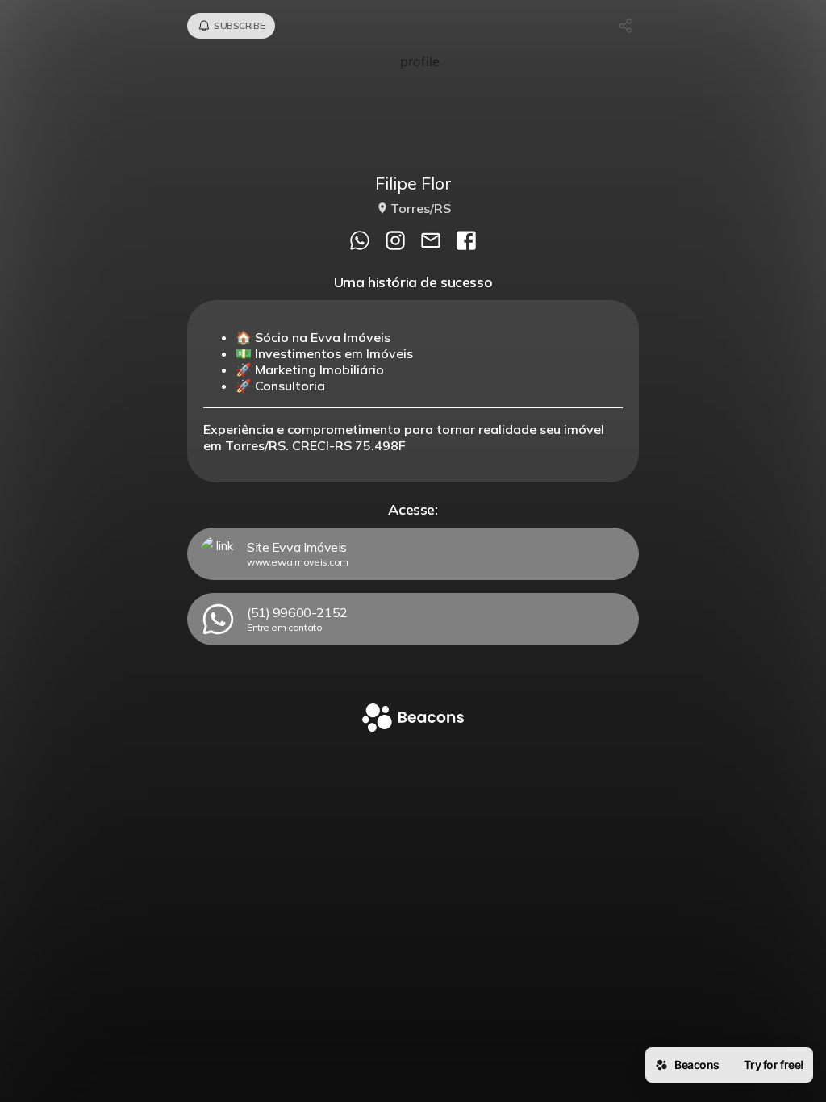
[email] (430, 242)
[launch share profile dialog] (626, 26)
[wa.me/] (360, 242)
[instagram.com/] (395, 242)
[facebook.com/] (466, 242)
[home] (413, 719)
